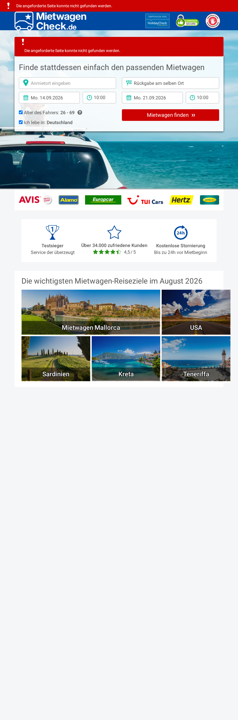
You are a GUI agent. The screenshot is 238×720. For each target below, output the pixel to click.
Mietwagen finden (168, 115)
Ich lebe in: (48, 122)
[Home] (50, 21)
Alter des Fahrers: (49, 112)
